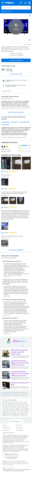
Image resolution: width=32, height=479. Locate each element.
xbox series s (6, 409)
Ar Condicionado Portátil (13, 410)
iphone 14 (10, 404)
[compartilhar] (29, 40)
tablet (22, 410)
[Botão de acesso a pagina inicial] (11, 2)
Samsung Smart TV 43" (16, 392)
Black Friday (5, 401)
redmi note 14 (14, 412)
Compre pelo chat (12, 454)
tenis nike (21, 412)
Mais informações (15, 421)
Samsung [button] (19, 53)
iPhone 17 (11, 401)
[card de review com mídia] (6, 163)
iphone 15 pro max (9, 408)
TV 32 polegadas (24, 415)
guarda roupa (24, 413)
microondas (13, 407)
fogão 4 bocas (16, 414)
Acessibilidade (19, 430)
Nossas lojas (19, 425)
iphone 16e (27, 408)
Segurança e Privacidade (8, 432)
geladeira (7, 405)
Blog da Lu (4, 425)
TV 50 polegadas (15, 415)
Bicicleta (27, 410)
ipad (19, 413)
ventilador (17, 409)
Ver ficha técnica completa (16, 112)
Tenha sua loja (19, 427)
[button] (28, 8)
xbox (19, 405)
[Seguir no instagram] (18, 345)
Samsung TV (17, 395)
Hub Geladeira (19, 403)
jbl (9, 412)
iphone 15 (4, 404)
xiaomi (12, 409)
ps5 (14, 404)
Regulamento (5, 430)
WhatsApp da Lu (6, 427)
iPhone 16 (16, 401)
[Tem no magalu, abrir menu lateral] (2, 2)
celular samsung (19, 408)
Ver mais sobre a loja (16, 74)
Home (3, 468)
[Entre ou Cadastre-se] (29, 2)
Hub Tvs (26, 403)
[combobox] (16, 8)
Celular (4, 410)
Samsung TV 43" (9, 395)
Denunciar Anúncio (6, 91)
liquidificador (13, 413)
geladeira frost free (7, 414)
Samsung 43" (24, 395)
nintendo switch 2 (25, 409)
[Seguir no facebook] (13, 345)
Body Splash (5, 412)
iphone (22, 405)
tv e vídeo (9, 468)
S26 (21, 401)
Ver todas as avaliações (16, 250)
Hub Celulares (11, 403)
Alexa (8, 415)
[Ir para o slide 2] (14, 41)
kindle (18, 407)
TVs (14, 468)
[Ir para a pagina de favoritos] (21, 3)
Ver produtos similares (16, 60)
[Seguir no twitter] (9, 345)
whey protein (6, 407)
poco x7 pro (14, 405)
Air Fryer (18, 404)
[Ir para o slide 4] (17, 41)
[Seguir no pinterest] (22, 345)
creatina (27, 405)
